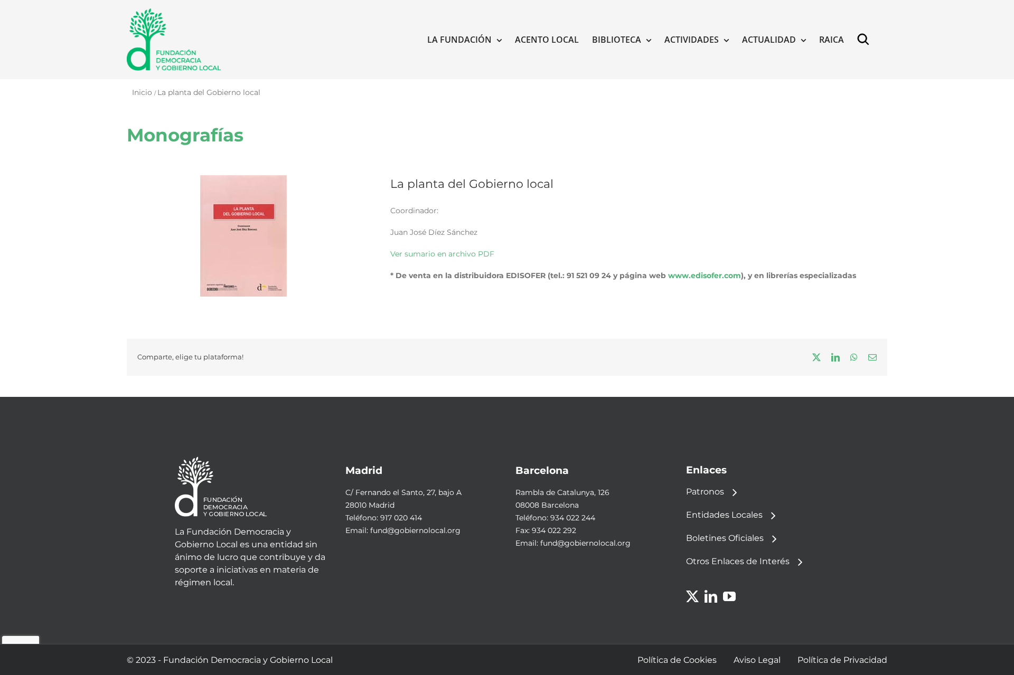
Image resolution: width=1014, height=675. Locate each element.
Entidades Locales (724, 515)
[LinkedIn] (711, 596)
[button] (865, 39)
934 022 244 (572, 517)
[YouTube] (729, 596)
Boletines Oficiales (725, 538)
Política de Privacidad (842, 660)
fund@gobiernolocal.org (415, 530)
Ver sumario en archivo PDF (442, 254)
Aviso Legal (757, 660)
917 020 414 (401, 517)
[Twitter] (692, 596)
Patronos (705, 492)
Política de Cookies (677, 660)
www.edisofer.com (704, 275)
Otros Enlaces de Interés (738, 561)
